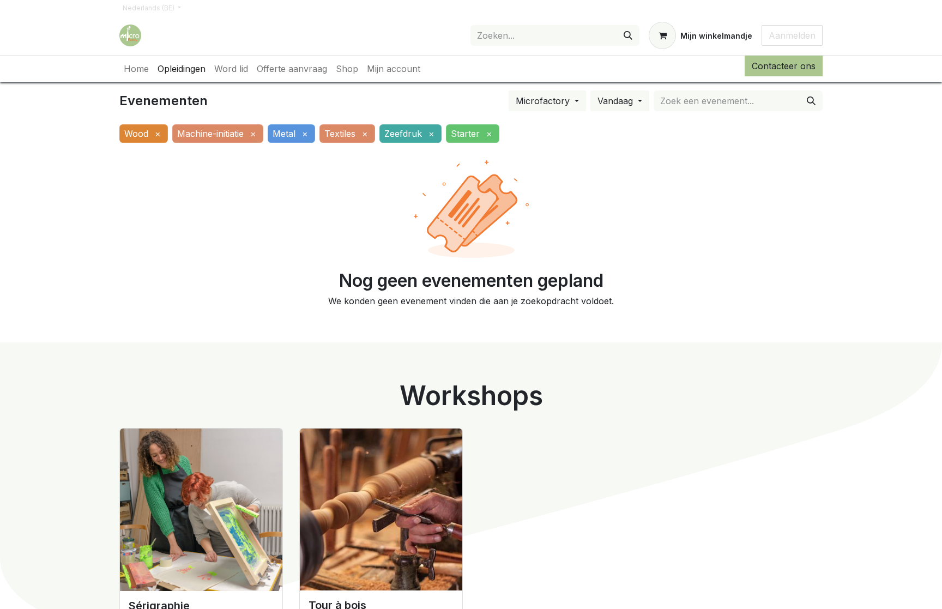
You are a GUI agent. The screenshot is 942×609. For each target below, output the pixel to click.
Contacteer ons (784, 66)
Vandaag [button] (616, 100)
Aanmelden (792, 35)
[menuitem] (136, 69)
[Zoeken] (628, 35)
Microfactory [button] (544, 100)
